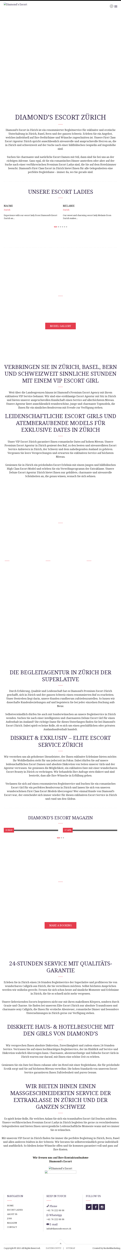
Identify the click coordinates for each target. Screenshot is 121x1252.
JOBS (9, 1218)
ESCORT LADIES (15, 1210)
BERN (93, 555)
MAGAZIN (12, 1223)
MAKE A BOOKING (60, 925)
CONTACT (12, 1227)
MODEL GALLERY (60, 326)
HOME (10, 1205)
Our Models (13, 67)
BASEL (52, 555)
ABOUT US (12, 1214)
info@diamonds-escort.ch (58, 1228)
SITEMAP (70, 1248)
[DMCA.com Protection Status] (60, 1173)
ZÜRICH (13, 555)
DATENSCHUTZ (53, 1248)
